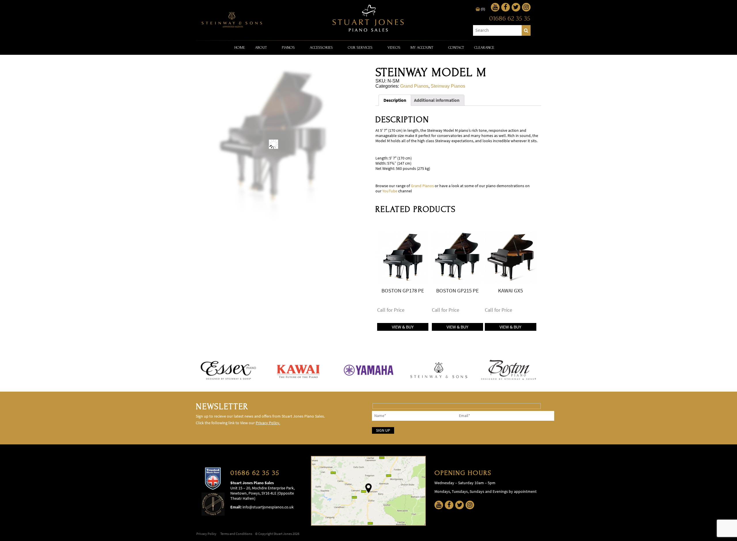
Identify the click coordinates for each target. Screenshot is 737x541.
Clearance (484, 47)
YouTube (389, 191)
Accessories (321, 47)
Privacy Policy (206, 533)
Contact (456, 47)
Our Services (360, 47)
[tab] (395, 100)
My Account (422, 47)
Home (239, 47)
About (261, 47)
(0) (482, 9)
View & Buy (403, 327)
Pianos (288, 47)
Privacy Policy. (268, 423)
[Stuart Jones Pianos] (368, 18)
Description (394, 100)
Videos (394, 47)
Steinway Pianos (448, 86)
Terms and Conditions (236, 533)
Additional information (436, 100)
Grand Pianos (414, 86)
